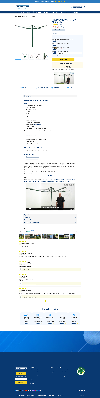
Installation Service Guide (32, 159)
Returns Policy (29, 161)
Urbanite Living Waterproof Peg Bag (65, 39)
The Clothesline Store (22, 395)
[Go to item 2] (27, 236)
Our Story (31, 369)
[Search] (68, 7)
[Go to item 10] (72, 236)
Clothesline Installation (62, 51)
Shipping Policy (61, 395)
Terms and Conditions (42, 395)
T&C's (38, 379)
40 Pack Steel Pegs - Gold (63, 43)
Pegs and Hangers (54, 376)
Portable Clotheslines (54, 374)
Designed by (82, 395)
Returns (31, 374)
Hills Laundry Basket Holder (63, 47)
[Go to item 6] (49, 236)
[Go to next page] (56, 301)
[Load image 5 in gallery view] (45, 56)
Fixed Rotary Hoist (66, 374)
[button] (54, 24)
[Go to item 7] (55, 236)
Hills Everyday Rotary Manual (32, 156)
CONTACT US (21, 373)
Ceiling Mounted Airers (67, 376)
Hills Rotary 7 (51, 175)
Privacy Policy (52, 395)
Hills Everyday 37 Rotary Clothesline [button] (29, 269)
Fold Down (52, 369)
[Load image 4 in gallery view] (38, 56)
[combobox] (58, 7)
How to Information (32, 376)
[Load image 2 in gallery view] (25, 56)
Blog (38, 369)
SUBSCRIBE (20, 382)
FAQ (38, 374)
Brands (38, 371)
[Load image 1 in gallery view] (18, 56)
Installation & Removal (40, 376)
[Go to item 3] (33, 236)
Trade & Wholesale (31, 382)
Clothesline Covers (66, 371)
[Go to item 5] (44, 236)
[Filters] (74, 232)
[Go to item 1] (21, 236)
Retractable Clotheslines (67, 369)
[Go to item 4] (38, 236)
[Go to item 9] (66, 236)
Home (16, 16)
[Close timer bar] (98, 1)
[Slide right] (47, 56)
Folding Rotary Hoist (54, 371)
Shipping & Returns (31, 379)
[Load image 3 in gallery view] (31, 56)
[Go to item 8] (61, 236)
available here (37, 124)
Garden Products (53, 378)
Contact (31, 371)
